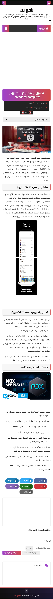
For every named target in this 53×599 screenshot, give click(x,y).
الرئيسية (42, 28)
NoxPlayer (34, 421)
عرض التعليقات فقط (30, 552)
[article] (26, 506)
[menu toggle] (49, 3)
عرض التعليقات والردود (11, 552)
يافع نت (26, 10)
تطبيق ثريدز (46, 194)
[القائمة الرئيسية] (5, 28)
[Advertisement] (26, 60)
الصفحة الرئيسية (40, 107)
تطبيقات (28, 107)
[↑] (26, 591)
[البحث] (4, 3)
